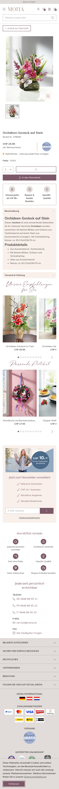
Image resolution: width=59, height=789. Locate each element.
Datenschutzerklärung (35, 776)
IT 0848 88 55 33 (26, 612)
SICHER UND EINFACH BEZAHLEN (21, 651)
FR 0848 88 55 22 (26, 605)
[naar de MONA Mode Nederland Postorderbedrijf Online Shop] (37, 698)
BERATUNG (9, 676)
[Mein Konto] (38, 9)
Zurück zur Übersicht (17, 28)
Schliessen (14, 783)
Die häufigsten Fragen (29, 633)
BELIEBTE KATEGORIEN (15, 642)
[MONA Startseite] (16, 9)
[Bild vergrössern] (48, 96)
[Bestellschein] (49, 9)
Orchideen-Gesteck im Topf (20, 346)
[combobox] (29, 17)
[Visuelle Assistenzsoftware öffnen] (46, 758)
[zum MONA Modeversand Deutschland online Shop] (22, 698)
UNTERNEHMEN (11, 667)
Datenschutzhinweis (29, 517)
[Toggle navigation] (4, 9)
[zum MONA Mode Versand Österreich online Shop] (29, 698)
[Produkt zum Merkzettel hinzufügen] (36, 169)
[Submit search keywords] (52, 17)
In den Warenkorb (31, 177)
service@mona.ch (26, 622)
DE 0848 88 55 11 (27, 598)
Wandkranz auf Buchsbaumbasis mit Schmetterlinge (20, 420)
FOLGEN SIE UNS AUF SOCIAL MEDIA (22, 684)
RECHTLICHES (10, 659)
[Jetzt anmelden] (47, 511)
